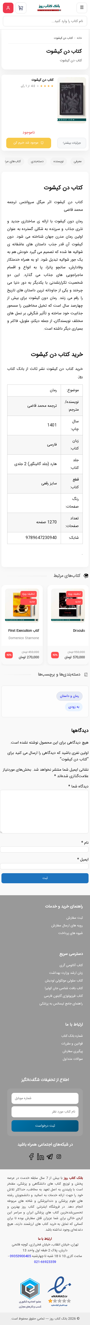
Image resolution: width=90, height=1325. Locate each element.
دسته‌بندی (37, 161)
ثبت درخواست (45, 1126)
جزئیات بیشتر (72, 143)
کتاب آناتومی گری (71, 965)
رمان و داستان (69, 696)
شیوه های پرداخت (70, 933)
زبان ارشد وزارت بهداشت (66, 973)
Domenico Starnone (24, 638)
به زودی (73, 707)
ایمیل (83, 859)
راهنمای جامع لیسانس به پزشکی (61, 1004)
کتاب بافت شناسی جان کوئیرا (64, 988)
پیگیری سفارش (73, 1051)
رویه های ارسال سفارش (67, 926)
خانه (79, 38)
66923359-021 (45, 1262)
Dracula (79, 631)
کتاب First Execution (23, 631)
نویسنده (59, 161)
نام (85, 843)
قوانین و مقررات (72, 1044)
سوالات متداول (73, 1059)
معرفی (78, 161)
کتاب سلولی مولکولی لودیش (64, 981)
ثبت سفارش (74, 918)
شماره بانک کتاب (72, 1036)
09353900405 (20, 1256)
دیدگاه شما (78, 786)
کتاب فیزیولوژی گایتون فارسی (63, 996)
